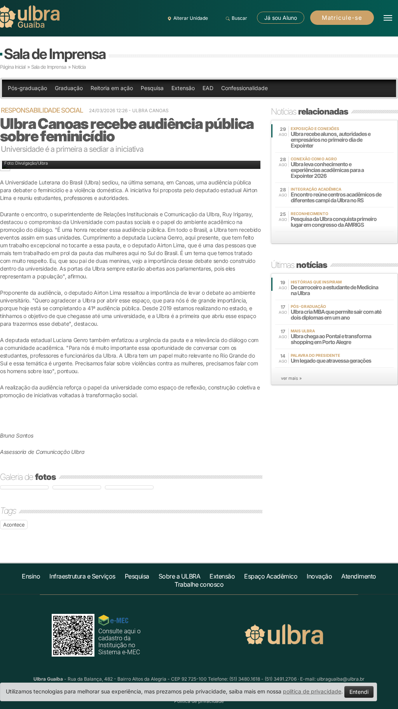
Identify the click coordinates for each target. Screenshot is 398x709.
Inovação (319, 576)
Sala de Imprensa (54, 54)
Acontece (13, 524)
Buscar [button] (239, 18)
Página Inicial (12, 67)
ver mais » (291, 378)
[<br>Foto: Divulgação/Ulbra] (24, 487)
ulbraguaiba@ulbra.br (341, 679)
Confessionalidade (244, 88)
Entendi (358, 691)
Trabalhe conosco (199, 584)
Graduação (69, 88)
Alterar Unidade (190, 18)
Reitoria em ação (112, 88)
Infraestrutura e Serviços (82, 576)
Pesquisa (152, 88)
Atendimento (358, 576)
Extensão (183, 88)
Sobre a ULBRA (180, 576)
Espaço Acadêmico (270, 576)
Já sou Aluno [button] (280, 17)
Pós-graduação (27, 88)
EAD (207, 88)
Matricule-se (342, 17)
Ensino (31, 576)
